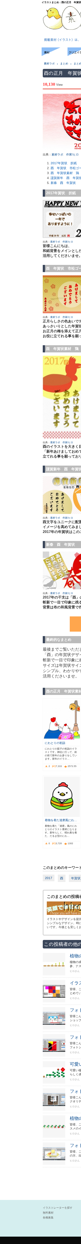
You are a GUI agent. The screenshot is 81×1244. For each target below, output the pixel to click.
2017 (48, 878)
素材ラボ (49, 63)
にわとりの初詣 (55, 743)
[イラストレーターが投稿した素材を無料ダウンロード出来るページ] (55, 54)
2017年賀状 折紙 (64, 163)
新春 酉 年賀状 (63, 183)
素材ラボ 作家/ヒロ (65, 154)
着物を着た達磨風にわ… (61, 820)
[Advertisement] (20, 61)
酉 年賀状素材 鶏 (65, 173)
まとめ (64, 63)
